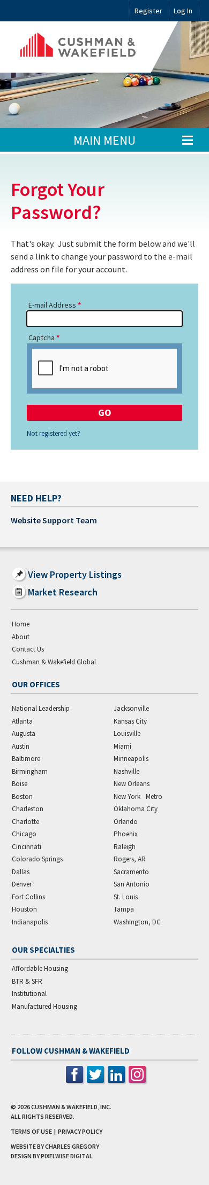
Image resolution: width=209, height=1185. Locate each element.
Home (20, 624)
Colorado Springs (37, 859)
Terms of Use (31, 1131)
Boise (19, 783)
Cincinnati (26, 846)
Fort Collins (28, 896)
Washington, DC (137, 922)
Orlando (126, 821)
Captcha (41, 337)
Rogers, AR (130, 859)
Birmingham (30, 771)
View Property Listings (75, 574)
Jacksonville (131, 708)
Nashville (126, 771)
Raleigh (125, 846)
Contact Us (28, 649)
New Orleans (132, 783)
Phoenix (126, 833)
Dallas (20, 871)
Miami (122, 746)
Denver (22, 884)
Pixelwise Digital (67, 1156)
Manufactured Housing (44, 1006)
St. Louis (126, 896)
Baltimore (26, 758)
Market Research (63, 592)
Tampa (124, 909)
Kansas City (130, 721)
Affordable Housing (40, 968)
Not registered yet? (53, 433)
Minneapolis (131, 758)
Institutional (29, 993)
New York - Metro (138, 796)
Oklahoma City (136, 808)
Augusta (23, 733)
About (20, 636)
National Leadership (41, 708)
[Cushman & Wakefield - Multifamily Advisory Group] (94, 47)
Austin (20, 746)
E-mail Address (52, 305)
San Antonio (132, 884)
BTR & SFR (27, 981)
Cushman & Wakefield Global (54, 661)
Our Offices (36, 684)
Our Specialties (43, 950)
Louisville (127, 733)
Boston (22, 796)
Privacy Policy (80, 1131)
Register (148, 10)
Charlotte (25, 821)
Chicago (24, 833)
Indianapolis (30, 922)
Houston (24, 909)
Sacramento (131, 871)
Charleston (27, 808)
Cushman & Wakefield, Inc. (71, 1107)
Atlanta (22, 721)
